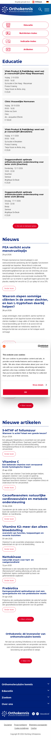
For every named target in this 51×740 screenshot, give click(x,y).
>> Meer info (25, 661)
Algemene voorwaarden (38, 725)
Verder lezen (9, 288)
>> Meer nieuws (25, 405)
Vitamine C (10, 461)
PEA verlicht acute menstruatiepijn (16, 249)
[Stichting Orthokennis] (17, 10)
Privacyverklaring (20, 725)
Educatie (12, 61)
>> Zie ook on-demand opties (25, 226)
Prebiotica (10, 588)
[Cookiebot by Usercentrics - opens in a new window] (38, 346)
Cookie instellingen (21, 728)
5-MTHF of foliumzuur (19, 430)
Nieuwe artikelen (21, 422)
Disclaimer (8, 725)
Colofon (34, 728)
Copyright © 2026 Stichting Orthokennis (25, 734)
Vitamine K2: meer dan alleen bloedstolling (25, 528)
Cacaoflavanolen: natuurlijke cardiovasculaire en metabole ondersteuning (24, 499)
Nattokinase (11, 557)
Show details (38, 385)
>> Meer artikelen (25, 619)
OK (25, 392)
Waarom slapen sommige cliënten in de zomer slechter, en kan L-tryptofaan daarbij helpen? (25, 301)
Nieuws (10, 239)
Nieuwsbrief (44, 714)
